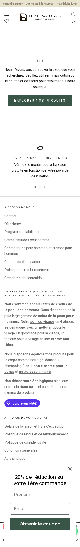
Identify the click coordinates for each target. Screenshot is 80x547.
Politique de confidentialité (25, 442)
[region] (40, 162)
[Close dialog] (70, 469)
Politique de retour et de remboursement (36, 434)
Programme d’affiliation (22, 232)
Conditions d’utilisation (22, 262)
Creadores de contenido (23, 278)
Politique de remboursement (26, 270)
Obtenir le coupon (40, 524)
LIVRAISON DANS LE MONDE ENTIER (40, 158)
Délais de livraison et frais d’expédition (34, 426)
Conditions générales (21, 450)
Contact (10, 216)
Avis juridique (14, 458)
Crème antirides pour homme (26, 240)
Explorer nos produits (40, 101)
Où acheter (12, 224)
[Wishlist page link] (9, 21)
